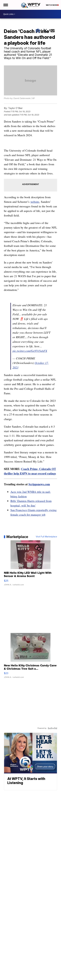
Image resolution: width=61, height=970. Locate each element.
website (34, 202)
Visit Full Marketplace (46, 537)
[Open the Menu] (5, 5)
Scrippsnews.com (39, 484)
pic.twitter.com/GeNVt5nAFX (30, 351)
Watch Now (51, 5)
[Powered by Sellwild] (52, 728)
